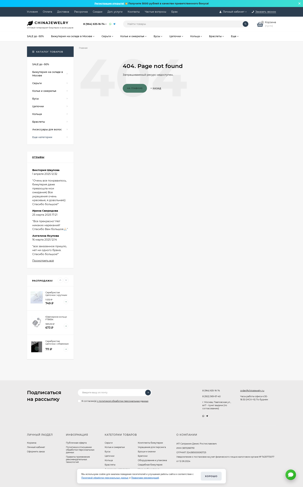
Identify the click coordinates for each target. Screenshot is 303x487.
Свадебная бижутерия (150, 464)
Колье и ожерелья (115, 447)
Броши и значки (147, 451)
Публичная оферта (76, 442)
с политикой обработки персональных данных (122, 401)
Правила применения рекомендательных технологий (78, 459)
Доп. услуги (115, 11)
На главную (135, 88)
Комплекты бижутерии (150, 442)
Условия (32, 11)
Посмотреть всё (43, 260)
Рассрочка (81, 11)
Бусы (107, 451)
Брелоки (142, 456)
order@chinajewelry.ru (252, 390)
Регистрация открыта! (110, 3)
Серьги (109, 442)
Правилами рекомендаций (145, 477)
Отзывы (38, 157)
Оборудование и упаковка (152, 460)
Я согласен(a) (115, 401)
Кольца (109, 460)
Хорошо (211, 476)
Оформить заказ (36, 451)
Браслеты (110, 464)
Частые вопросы (155, 11)
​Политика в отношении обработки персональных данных (80, 450)
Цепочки (109, 456)
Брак (174, 11)
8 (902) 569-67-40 (211, 396)
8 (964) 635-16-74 (94, 24)
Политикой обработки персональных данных (105, 477)
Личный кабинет (36, 447)
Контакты (134, 11)
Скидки (97, 11)
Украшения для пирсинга (152, 447)
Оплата (47, 11)
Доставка (63, 11)
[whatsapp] (203, 416)
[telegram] (207, 416)
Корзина (31, 442)
